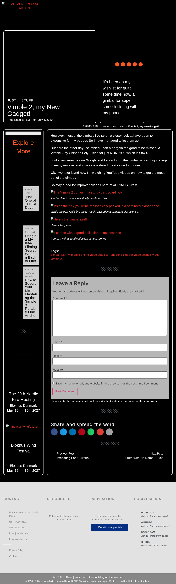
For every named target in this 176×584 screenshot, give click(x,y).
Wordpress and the (118, 581)
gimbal (55, 254)
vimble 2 (56, 258)
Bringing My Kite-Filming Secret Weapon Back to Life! (31, 248)
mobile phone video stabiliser (90, 254)
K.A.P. (27, 193)
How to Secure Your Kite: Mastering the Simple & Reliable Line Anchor (31, 297)
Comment (59, 298)
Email (57, 355)
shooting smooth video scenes (131, 254)
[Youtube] (123, 64)
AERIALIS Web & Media (80, 581)
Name (57, 342)
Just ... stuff (20, 100)
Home (106, 126)
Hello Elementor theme (139, 581)
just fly (65, 254)
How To (28, 273)
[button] (87, 14)
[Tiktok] (135, 64)
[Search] (141, 64)
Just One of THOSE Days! (31, 202)
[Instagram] (129, 64)
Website (57, 369)
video (156, 254)
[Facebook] (117, 64)
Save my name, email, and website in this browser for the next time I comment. (107, 383)
